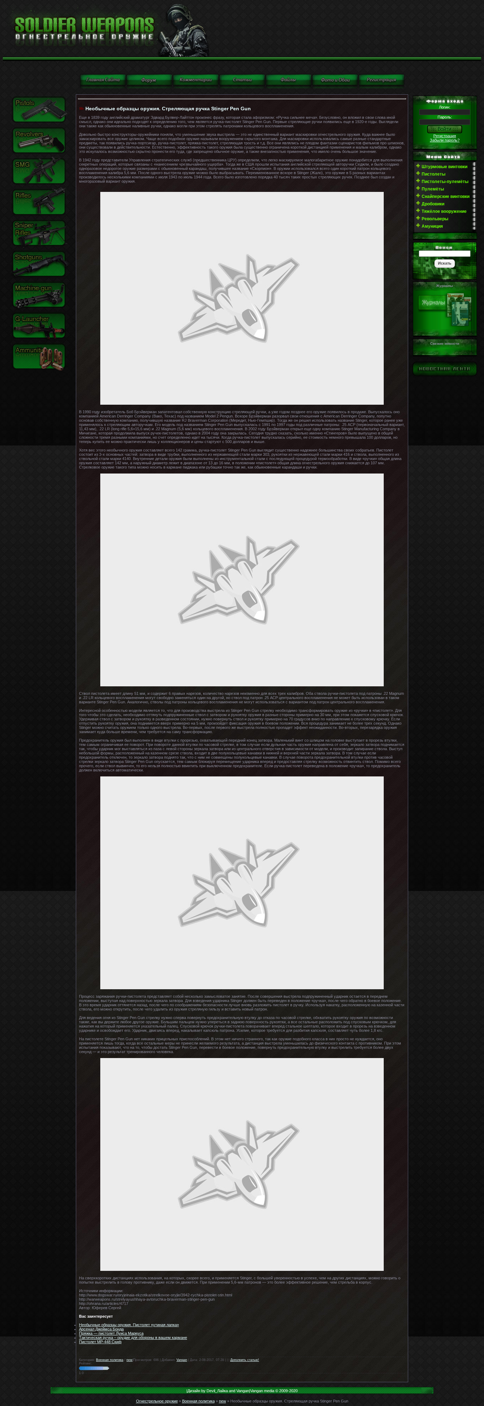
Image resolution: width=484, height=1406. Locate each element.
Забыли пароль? (445, 140)
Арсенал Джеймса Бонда (101, 1329)
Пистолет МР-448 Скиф (100, 1342)
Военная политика (109, 1360)
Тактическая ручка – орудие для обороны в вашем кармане (133, 1337)
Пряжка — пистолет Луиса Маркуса (111, 1333)
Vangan (181, 1360)
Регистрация (444, 136)
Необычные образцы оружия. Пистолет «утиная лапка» (129, 1325)
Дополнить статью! (244, 1360)
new (129, 1360)
